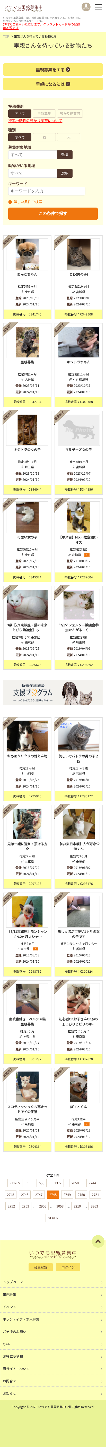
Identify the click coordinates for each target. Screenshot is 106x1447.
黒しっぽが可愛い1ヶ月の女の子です (79, 934)
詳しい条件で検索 (27, 201)
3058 (60, 1206)
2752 (11, 1206)
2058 (75, 1182)
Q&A (6, 1343)
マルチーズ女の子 (78, 449)
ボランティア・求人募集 (21, 1319)
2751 (95, 1194)
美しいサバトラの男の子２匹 (79, 759)
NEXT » (53, 1217)
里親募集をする (50, 69)
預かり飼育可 (70, 113)
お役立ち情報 (13, 1356)
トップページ (13, 1281)
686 (41, 1182)
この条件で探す (53, 213)
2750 (81, 1194)
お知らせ (9, 1393)
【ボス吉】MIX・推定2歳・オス (78, 540)
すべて (20, 113)
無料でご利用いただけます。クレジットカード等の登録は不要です (41, 26)
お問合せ (9, 1380)
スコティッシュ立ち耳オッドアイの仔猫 (27, 1109)
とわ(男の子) (78, 274)
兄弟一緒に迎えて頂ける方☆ (27, 846)
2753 (25, 1206)
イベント (9, 1306)
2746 (24, 1194)
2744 (92, 1182)
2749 (67, 1194)
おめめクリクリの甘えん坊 (27, 756)
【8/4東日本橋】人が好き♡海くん (79, 846)
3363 (94, 1206)
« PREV (15, 1182)
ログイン (68, 1267)
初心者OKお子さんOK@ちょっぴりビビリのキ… (78, 1021)
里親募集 (44, 113)
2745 (10, 1194)
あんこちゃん (27, 274)
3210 (77, 1206)
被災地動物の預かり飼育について (35, 120)
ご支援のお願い (14, 1331)
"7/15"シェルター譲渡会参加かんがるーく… (79, 627)
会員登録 (40, 1267)
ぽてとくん (78, 1106)
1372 (57, 1182)
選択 (64, 154)
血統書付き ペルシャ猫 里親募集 (28, 1021)
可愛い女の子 (27, 537)
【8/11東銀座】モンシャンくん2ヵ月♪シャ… (27, 934)
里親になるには (50, 84)
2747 (38, 1194)
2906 (42, 1206)
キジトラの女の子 (27, 449)
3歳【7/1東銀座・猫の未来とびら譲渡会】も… (27, 627)
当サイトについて (16, 1368)
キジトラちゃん (78, 361)
